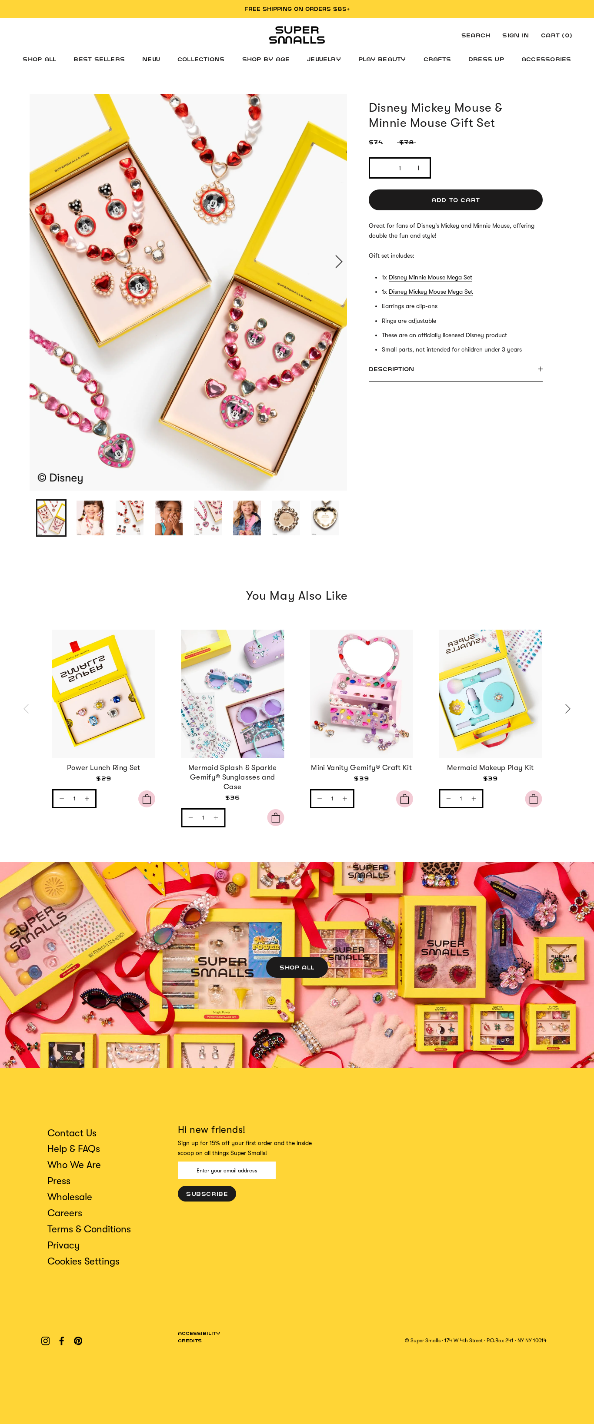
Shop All (297, 967)
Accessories (546, 59)
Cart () (556, 35)
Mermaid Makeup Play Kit (490, 767)
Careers (64, 1213)
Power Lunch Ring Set (103, 767)
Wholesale (69, 1197)
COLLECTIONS (201, 59)
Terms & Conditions (89, 1229)
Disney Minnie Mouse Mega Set (430, 277)
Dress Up (486, 59)
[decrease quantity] (61, 798)
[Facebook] (61, 1340)
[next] (337, 261)
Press (58, 1180)
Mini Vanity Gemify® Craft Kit (361, 767)
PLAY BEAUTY (382, 59)
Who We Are (74, 1164)
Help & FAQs (73, 1148)
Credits (190, 1340)
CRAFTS (437, 59)
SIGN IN (515, 35)
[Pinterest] (78, 1340)
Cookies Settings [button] (83, 1261)
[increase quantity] (87, 798)
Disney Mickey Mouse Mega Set (431, 291)
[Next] (567, 709)
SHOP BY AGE (266, 59)
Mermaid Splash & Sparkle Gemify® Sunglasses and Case (232, 777)
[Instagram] (45, 1340)
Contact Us (72, 1133)
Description (391, 369)
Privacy (63, 1245)
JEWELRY (324, 59)
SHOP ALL (39, 59)
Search (475, 35)
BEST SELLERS (99, 59)
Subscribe (207, 1194)
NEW (151, 59)
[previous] (39, 261)
